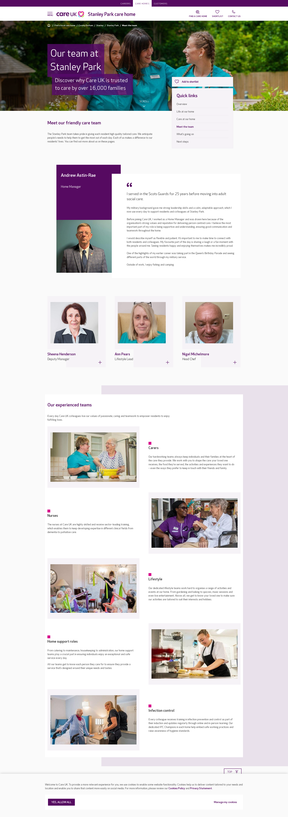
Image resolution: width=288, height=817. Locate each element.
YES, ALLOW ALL (61, 802)
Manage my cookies (225, 802)
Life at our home (185, 111)
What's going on (185, 134)
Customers (160, 3)
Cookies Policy (176, 788)
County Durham (86, 25)
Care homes (142, 3)
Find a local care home (64, 25)
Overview (182, 104)
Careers (126, 3)
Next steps (183, 141)
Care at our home (186, 119)
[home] (49, 25)
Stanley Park (113, 25)
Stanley (100, 25)
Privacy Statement (201, 788)
